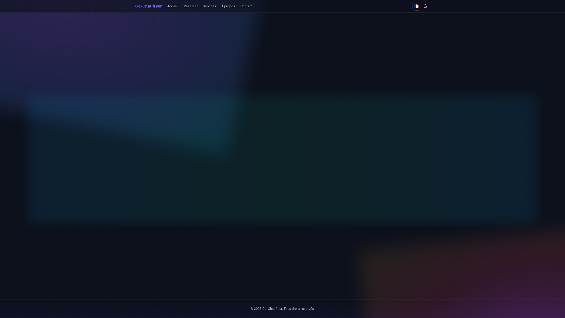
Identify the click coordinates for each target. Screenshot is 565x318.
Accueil (173, 6)
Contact (246, 6)
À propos (228, 6)
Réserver (191, 6)
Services (209, 6)
